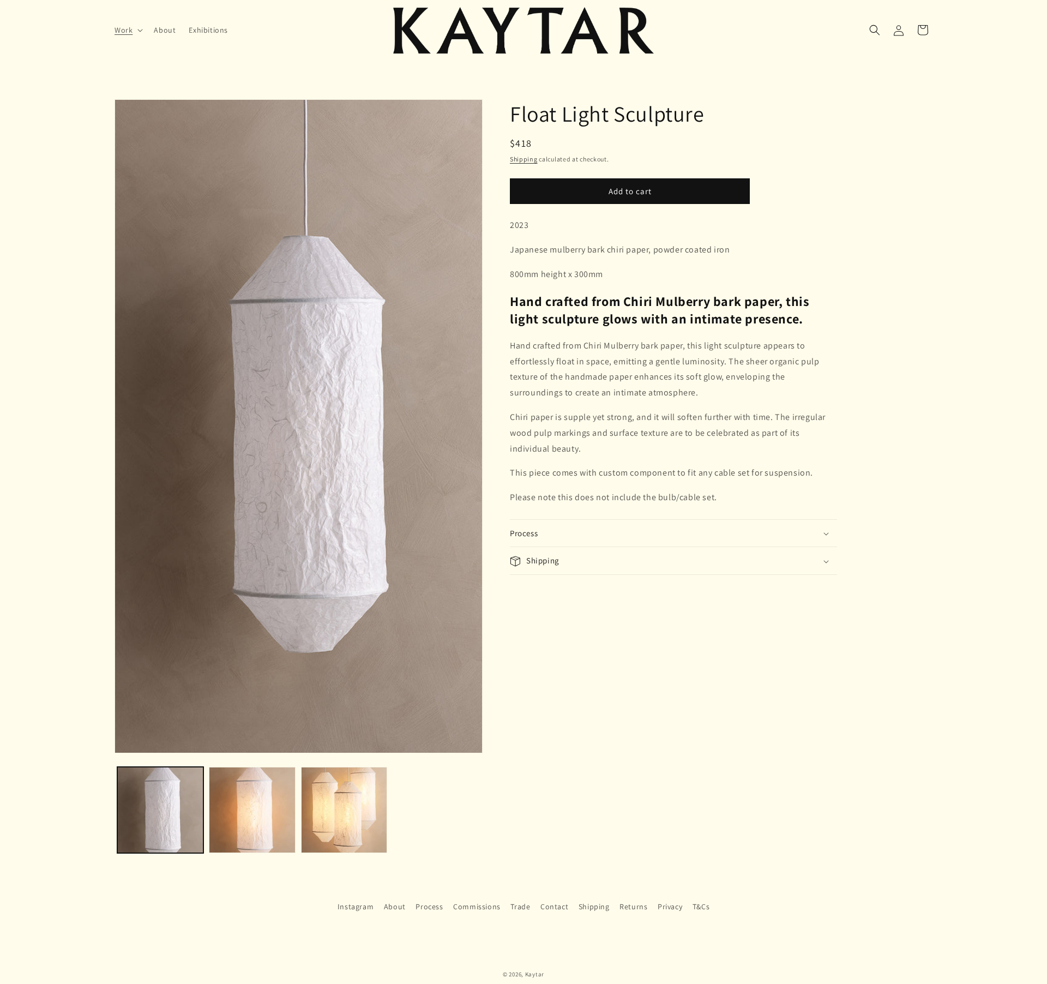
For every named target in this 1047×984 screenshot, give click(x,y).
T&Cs (701, 906)
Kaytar (534, 974)
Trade (520, 906)
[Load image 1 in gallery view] (160, 810)
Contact (554, 906)
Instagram (356, 906)
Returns (633, 906)
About (395, 906)
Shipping (524, 159)
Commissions (477, 906)
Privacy (670, 906)
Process (429, 906)
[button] (127, 30)
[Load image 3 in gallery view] (344, 810)
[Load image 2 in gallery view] (252, 810)
